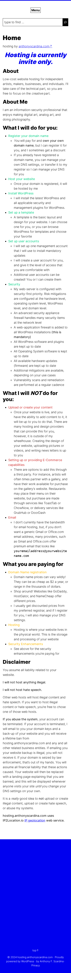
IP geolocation (34, 820)
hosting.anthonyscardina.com (35, 957)
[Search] (65, 22)
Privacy (35, 965)
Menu (35, 10)
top (34, 950)
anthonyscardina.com (34, 46)
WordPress (27, 961)
